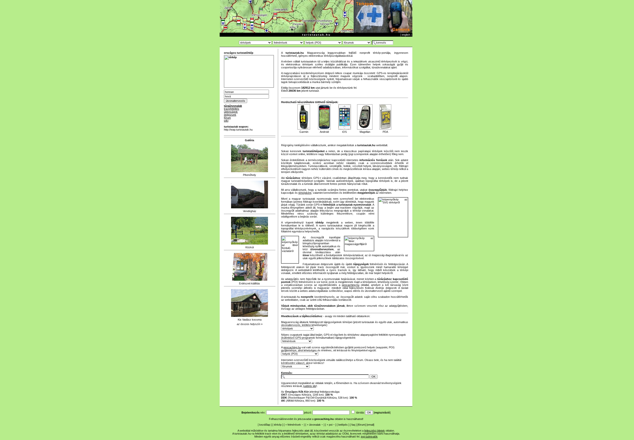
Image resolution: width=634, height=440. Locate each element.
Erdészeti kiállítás (249, 283)
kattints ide (309, 386)
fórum (227, 117)
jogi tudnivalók (369, 436)
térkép (278, 424)
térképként (304, 192)
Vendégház (249, 211)
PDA (385, 131)
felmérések (294, 424)
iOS (344, 131)
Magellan (365, 131)
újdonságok (231, 111)
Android (324, 131)
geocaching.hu (350, 284)
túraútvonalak (233, 105)
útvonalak (315, 424)
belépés (343, 424)
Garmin (303, 131)
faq (353, 424)
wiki (226, 120)
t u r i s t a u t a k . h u (316, 34)
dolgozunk (230, 114)
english (406, 34)
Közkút (249, 247)
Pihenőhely (249, 174)
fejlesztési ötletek (374, 430)
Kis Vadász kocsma (250, 319)
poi (330, 424)
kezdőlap (264, 424)
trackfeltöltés (231, 108)
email (370, 424)
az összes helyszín (248, 324)
